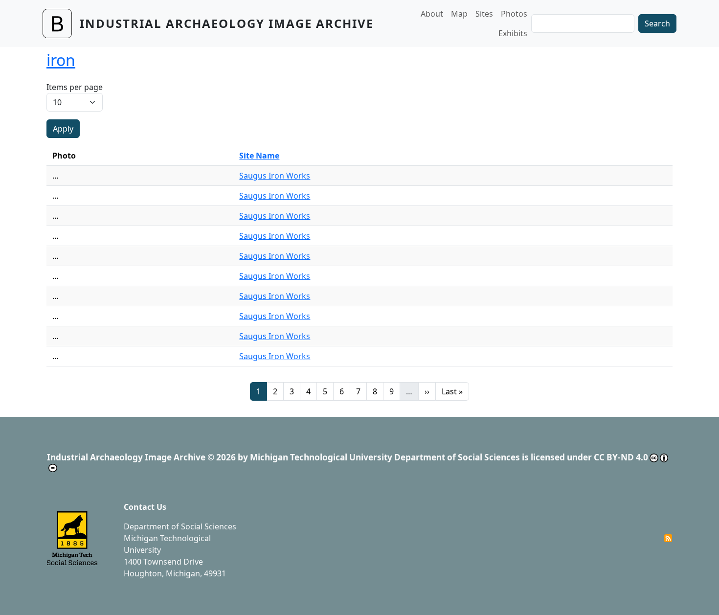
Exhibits (512, 33)
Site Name (259, 155)
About (432, 13)
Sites (484, 13)
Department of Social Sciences (180, 526)
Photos (514, 13)
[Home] (61, 23)
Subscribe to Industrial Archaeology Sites (668, 538)
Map (459, 13)
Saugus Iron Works (274, 175)
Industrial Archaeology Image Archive (227, 23)
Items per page (74, 87)
